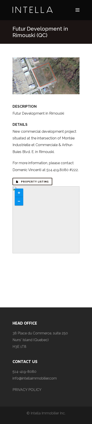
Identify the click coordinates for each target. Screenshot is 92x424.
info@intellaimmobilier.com (35, 378)
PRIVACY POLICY (27, 390)
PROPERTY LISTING (34, 181)
